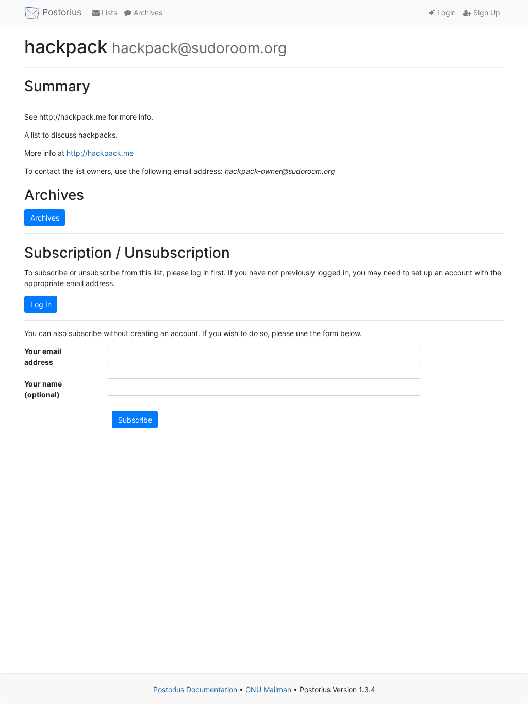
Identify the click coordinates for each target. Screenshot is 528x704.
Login (445, 12)
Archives (146, 12)
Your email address (42, 356)
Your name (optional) (43, 389)
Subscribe (135, 419)
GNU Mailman (268, 689)
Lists (108, 12)
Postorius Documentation (195, 689)
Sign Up (485, 12)
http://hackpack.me (100, 152)
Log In (41, 304)
